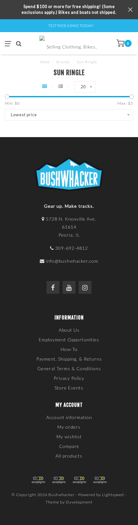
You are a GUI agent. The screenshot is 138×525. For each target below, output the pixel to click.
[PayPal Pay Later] (79, 480)
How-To (69, 349)
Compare (69, 446)
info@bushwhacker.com (72, 261)
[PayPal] (59, 480)
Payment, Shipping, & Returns (69, 359)
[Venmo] (100, 480)
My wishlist (69, 436)
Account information (69, 417)
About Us (69, 330)
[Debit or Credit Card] (38, 480)
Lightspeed (113, 494)
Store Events (69, 387)
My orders (69, 427)
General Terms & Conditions (69, 368)
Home (45, 62)
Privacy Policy (69, 378)
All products (69, 456)
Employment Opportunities (69, 339)
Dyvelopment (79, 502)
